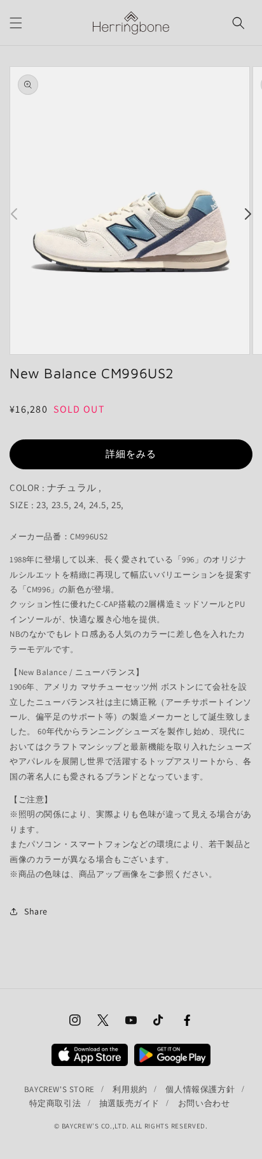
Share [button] (36, 911)
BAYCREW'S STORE (59, 1089)
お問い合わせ (204, 1103)
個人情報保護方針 (200, 1089)
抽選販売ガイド (129, 1103)
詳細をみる (131, 454)
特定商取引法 (55, 1103)
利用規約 (130, 1089)
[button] (16, 23)
